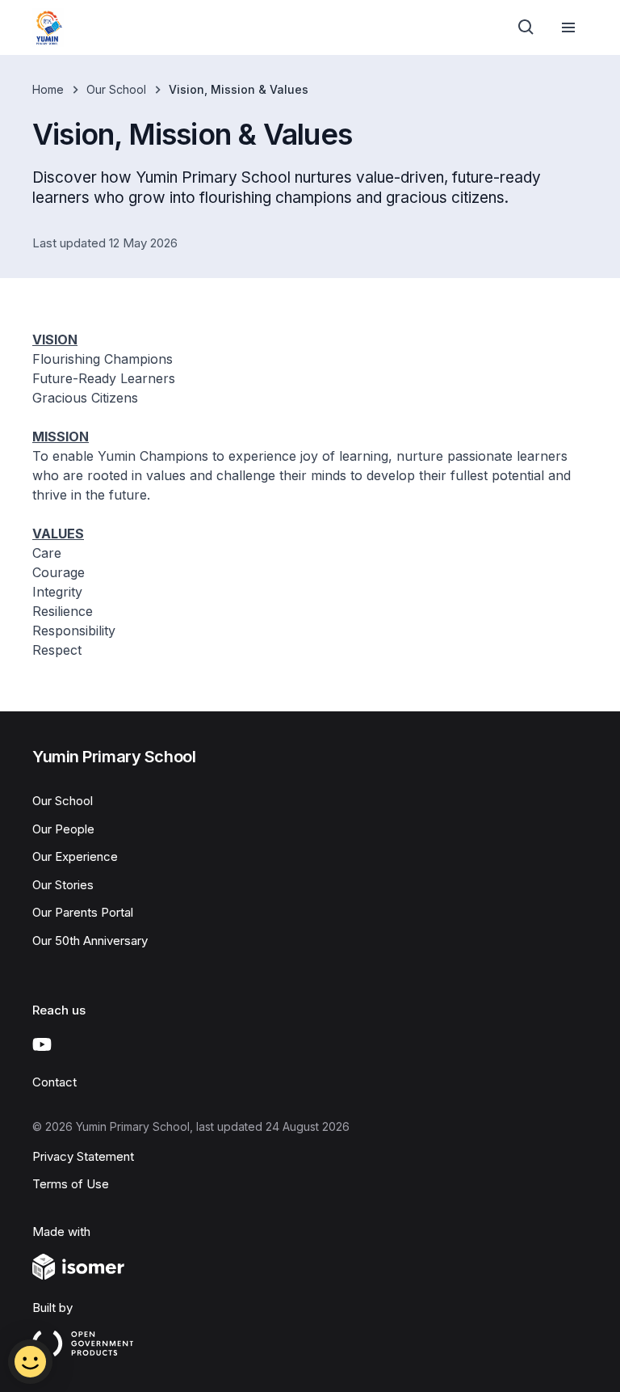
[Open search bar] (526, 27)
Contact (54, 1082)
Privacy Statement (83, 1156)
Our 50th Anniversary (90, 940)
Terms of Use (70, 1184)
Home (48, 89)
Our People (63, 829)
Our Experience (75, 856)
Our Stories (63, 884)
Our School (116, 89)
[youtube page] (42, 1044)
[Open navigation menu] (568, 27)
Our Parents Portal (82, 912)
